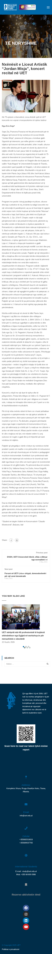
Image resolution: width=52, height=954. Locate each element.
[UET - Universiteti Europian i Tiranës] (10, 8)
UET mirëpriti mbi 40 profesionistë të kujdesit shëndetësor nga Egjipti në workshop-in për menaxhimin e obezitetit (23, 635)
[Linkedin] (26, 920)
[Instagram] (26, 914)
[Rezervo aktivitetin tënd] (26, 883)
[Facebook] (11, 540)
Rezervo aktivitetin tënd (26, 894)
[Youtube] (26, 927)
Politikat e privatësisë (10, 949)
